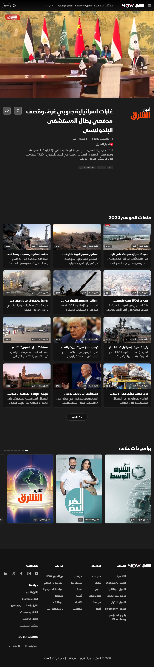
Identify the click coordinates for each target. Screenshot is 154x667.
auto (138, 93)
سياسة (97, 602)
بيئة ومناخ (95, 596)
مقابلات (77, 609)
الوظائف (58, 602)
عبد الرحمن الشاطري (87, 167)
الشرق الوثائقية (117, 589)
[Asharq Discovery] (28, 612)
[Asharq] (32, 592)
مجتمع (78, 576)
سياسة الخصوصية (53, 589)
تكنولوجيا (76, 583)
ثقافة (78, 596)
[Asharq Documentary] (30, 619)
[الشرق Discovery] (83, 6)
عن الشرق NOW (54, 576)
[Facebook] (20, 573)
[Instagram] (28, 573)
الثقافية (121, 576)
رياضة (97, 583)
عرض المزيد (77, 417)
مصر (110, 167)
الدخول (6, 5)
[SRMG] (47, 658)
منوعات (96, 576)
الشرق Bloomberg (115, 609)
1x (127, 93)
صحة (79, 589)
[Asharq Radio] (16, 605)
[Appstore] (14, 646)
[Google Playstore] (31, 646)
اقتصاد (78, 602)
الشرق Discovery (92, 519)
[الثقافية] (103, 5)
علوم (98, 589)
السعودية (101, 167)
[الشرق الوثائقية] (65, 6)
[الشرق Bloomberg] (30, 599)
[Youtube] (35, 573)
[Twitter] (13, 573)
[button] (5, 93)
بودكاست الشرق (116, 596)
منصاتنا (59, 596)
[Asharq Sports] (32, 605)
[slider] (77, 88)
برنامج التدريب (55, 609)
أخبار (134, 246)
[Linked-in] (5, 574)
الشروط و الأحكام (53, 583)
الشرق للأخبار (143, 246)
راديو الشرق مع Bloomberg (117, 617)
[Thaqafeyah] (29, 625)
